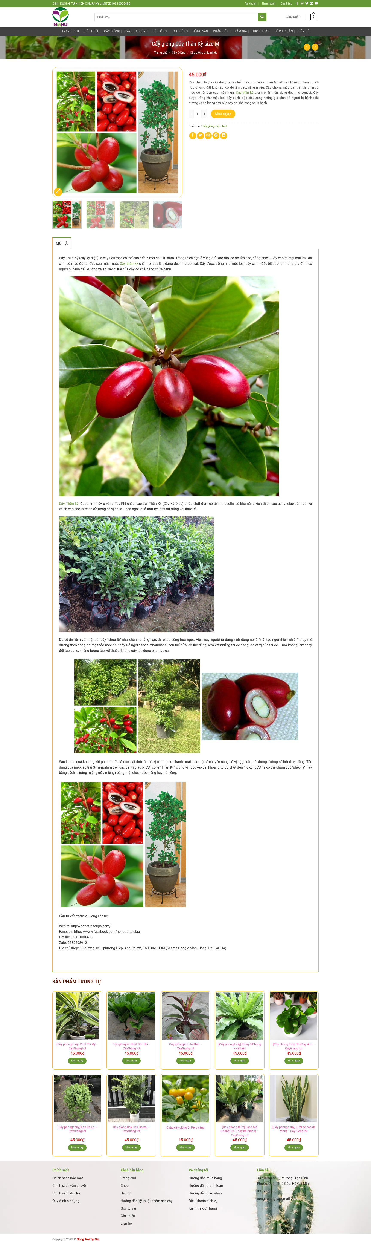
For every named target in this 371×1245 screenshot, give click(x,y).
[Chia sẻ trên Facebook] (192, 135)
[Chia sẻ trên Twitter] (200, 135)
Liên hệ (126, 1223)
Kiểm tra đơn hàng (203, 1208)
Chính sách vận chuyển (70, 1186)
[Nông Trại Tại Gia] (70, 17)
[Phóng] (58, 192)
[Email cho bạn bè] (208, 135)
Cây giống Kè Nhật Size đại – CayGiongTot (132, 1046)
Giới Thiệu (91, 31)
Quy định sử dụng (65, 1201)
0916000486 (266, 1191)
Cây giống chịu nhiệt (203, 52)
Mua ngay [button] (77, 1060)
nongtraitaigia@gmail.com (277, 1199)
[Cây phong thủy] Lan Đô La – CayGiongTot (77, 1129)
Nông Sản (200, 31)
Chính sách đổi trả (66, 1193)
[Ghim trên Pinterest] (215, 135)
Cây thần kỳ (244, 93)
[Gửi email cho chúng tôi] (311, 3)
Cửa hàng (286, 3)
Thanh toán (268, 3)
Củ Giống (159, 31)
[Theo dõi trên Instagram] (302, 3)
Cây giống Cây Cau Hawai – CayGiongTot (131, 1129)
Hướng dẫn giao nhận (205, 1193)
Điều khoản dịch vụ (203, 1201)
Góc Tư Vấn (284, 31)
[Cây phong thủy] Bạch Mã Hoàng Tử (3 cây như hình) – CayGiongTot (239, 1131)
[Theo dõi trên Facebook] (297, 3)
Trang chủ (160, 52)
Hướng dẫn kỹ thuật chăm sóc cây (147, 1201)
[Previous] (60, 132)
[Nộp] (262, 17)
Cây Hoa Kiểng (136, 31)
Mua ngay (223, 114)
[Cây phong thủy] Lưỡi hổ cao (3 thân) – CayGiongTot (293, 1129)
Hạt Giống (180, 31)
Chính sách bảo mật (67, 1178)
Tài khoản (250, 3)
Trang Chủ (70, 31)
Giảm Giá (240, 31)
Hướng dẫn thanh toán (206, 1186)
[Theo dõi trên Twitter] (306, 3)
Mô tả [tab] (62, 243)
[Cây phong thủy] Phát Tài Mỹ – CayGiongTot (77, 1046)
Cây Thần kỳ (68, 504)
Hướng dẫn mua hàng (205, 1178)
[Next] (174, 132)
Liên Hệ (303, 31)
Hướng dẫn (261, 31)
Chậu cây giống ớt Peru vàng (185, 1127)
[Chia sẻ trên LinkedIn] (223, 135)
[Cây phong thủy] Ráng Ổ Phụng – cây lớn (239, 1046)
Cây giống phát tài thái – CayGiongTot (185, 1046)
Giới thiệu (128, 1216)
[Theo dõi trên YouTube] (316, 3)
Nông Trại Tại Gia (88, 1239)
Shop (125, 1186)
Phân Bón (221, 31)
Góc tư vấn (129, 1208)
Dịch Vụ (126, 1193)
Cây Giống (112, 31)
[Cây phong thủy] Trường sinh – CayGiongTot (294, 1046)
